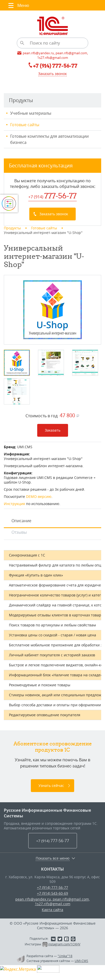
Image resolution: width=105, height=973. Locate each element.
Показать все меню (53, 858)
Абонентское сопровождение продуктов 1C (53, 746)
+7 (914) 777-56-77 (52, 887)
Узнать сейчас (51, 785)
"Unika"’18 (65, 956)
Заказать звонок (52, 73)
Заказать (52, 430)
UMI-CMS (81, 961)
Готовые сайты (24, 124)
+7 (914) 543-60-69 (52, 893)
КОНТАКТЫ (52, 869)
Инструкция (14, 503)
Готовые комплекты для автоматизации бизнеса (49, 139)
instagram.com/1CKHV (64, 944)
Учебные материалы (30, 113)
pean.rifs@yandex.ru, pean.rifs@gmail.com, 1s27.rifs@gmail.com (52, 901)
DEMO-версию (38, 496)
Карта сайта (52, 909)
